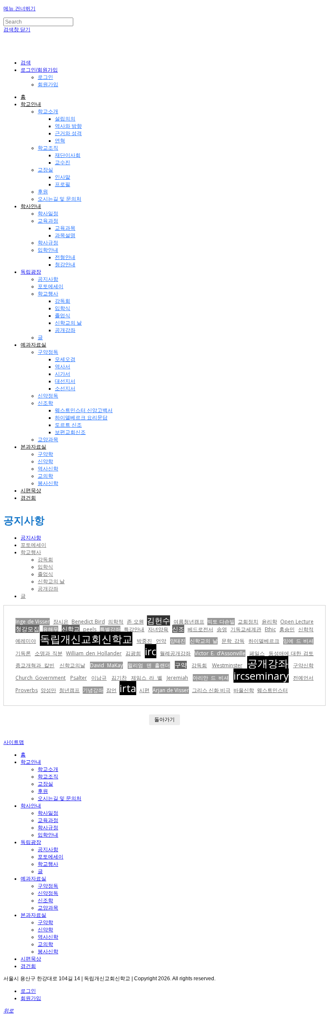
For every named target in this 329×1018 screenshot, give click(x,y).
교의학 (45, 476)
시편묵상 (31, 491)
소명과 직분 (49, 653)
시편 (144, 690)
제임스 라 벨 (146, 677)
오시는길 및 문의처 (59, 199)
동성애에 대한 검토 (291, 653)
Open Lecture (297, 621)
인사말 (62, 177)
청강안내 (65, 265)
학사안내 (31, 206)
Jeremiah (177, 677)
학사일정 (48, 214)
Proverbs (26, 690)
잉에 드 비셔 (298, 641)
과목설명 (65, 235)
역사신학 (48, 469)
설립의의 (65, 119)
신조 (178, 629)
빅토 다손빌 (221, 621)
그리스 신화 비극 (211, 690)
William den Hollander (94, 653)
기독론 (23, 653)
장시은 (61, 621)
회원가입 (48, 84)
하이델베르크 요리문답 (81, 418)
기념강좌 (93, 690)
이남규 (99, 677)
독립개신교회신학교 (86, 639)
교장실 (45, 170)
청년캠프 (69, 690)
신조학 (45, 403)
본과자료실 (33, 447)
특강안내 (134, 629)
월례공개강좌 (175, 653)
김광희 (133, 653)
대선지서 (65, 381)
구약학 (45, 454)
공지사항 (48, 279)
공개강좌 (65, 330)
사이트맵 (13, 742)
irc (150, 651)
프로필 (62, 184)
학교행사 (48, 294)
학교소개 (48, 111)
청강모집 (27, 629)
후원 (43, 192)
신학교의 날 (68, 323)
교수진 (62, 163)
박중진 (144, 641)
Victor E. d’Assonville (219, 653)
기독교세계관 (245, 629)
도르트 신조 (68, 425)
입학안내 (48, 250)
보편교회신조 (70, 432)
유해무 (50, 629)
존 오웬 (135, 621)
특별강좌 (110, 629)
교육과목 (65, 228)
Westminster (227, 665)
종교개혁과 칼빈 (34, 665)
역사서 (62, 367)
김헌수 (158, 620)
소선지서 (65, 389)
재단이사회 (68, 155)
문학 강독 (232, 641)
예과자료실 (33, 345)
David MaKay (106, 665)
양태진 (177, 641)
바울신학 (243, 690)
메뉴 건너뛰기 (19, 9)
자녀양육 (158, 629)
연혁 (60, 141)
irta (128, 688)
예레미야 (25, 641)
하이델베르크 (263, 641)
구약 (181, 665)
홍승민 (287, 629)
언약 (161, 641)
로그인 (45, 77)
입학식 (62, 308)
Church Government (40, 677)
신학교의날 (72, 665)
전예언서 (303, 677)
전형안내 (65, 257)
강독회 (62, 301)
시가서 (62, 374)
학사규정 (48, 243)
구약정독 (48, 352)
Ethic (270, 629)
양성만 (48, 690)
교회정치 (248, 621)
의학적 (115, 621)
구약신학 (303, 665)
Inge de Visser (32, 621)
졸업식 (62, 316)
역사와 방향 (68, 126)
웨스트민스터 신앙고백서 (84, 410)
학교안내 (31, 104)
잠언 (111, 690)
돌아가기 (164, 719)
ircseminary (261, 676)
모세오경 (65, 359)
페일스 (257, 653)
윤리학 (269, 621)
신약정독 (48, 396)
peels (89, 629)
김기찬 (119, 677)
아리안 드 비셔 (211, 677)
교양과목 (48, 440)
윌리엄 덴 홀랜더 (149, 665)
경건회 (28, 498)
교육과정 (48, 221)
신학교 (71, 629)
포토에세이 (50, 286)
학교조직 (48, 148)
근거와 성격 (68, 133)
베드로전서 (200, 629)
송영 (222, 629)
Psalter (78, 677)
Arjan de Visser (171, 690)
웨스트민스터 (272, 690)
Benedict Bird (88, 621)
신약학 (45, 461)
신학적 (306, 629)
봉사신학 (48, 483)
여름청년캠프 (188, 621)
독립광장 (31, 272)
